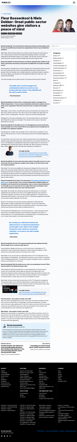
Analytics (4, 33)
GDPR (54, 80)
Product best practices (58, 97)
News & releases (57, 90)
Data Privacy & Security (58, 75)
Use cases (55, 102)
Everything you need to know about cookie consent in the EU (39, 346)
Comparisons (56, 60)
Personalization (56, 92)
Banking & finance (57, 58)
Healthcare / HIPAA (57, 85)
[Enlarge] (15, 148)
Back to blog (7, 13)
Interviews (19, 33)
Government (11, 33)
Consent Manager (57, 63)
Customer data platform (59, 68)
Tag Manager (56, 100)
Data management (57, 73)
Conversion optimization (59, 65)
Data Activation (56, 70)
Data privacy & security (58, 78)
